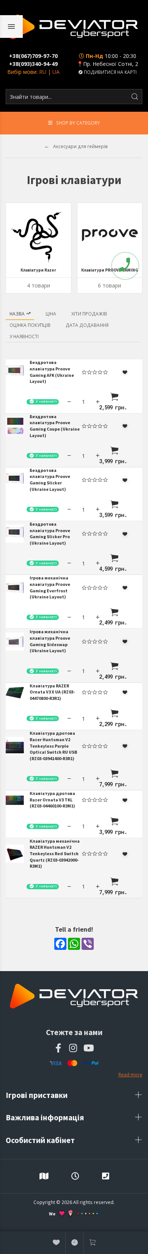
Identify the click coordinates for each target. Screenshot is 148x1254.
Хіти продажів (89, 314)
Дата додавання (87, 325)
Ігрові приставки (37, 1095)
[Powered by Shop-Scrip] (87, 1213)
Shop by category (78, 123)
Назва (17, 314)
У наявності (24, 336)
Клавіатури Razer (38, 270)
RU (42, 71)
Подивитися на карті (110, 72)
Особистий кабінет (41, 1140)
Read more (130, 1074)
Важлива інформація (45, 1117)
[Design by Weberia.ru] (70, 1214)
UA (56, 71)
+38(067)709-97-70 (33, 55)
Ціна (51, 314)
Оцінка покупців (29, 325)
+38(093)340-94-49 (33, 63)
